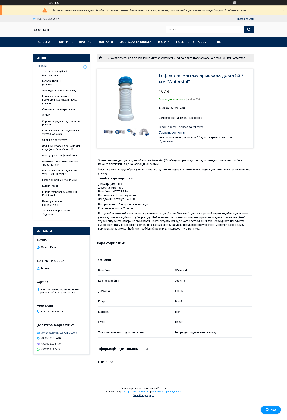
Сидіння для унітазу (54, 140)
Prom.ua (162, 388)
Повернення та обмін (192, 41)
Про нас (85, 41)
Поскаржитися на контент (136, 391)
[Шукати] (249, 29)
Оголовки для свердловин (58, 109)
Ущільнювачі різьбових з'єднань (56, 212)
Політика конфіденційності (166, 391)
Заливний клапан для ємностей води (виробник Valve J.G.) (61, 147)
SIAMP (46, 115)
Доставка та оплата (135, 41)
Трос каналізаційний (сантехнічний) (54, 73)
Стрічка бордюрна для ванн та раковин (61, 123)
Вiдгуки (163, 41)
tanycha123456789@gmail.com (59, 332)
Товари (62, 41)
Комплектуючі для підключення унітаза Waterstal (141, 57)
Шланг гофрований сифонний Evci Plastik (60, 193)
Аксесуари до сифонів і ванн (60, 155)
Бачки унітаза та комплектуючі (52, 203)
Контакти (105, 41)
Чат (273, 409)
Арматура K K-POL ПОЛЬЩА (60, 90)
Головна (43, 41)
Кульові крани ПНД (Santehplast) (53, 82)
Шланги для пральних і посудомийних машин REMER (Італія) (60, 100)
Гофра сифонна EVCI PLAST (59, 179)
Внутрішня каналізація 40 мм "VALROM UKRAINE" (60, 172)
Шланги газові (50, 185)
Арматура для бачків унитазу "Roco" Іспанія (60, 163)
